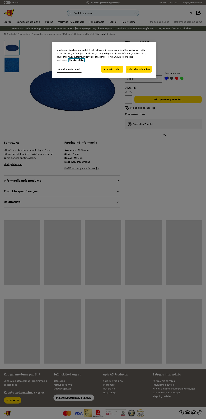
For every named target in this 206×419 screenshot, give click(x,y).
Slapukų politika (76, 60)
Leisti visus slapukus (138, 69)
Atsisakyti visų (112, 69)
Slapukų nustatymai (69, 69)
